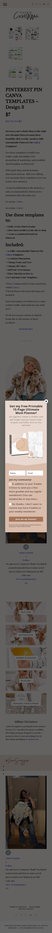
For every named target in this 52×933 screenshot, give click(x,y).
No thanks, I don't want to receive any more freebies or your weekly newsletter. (25, 508)
